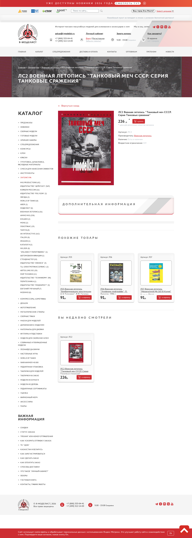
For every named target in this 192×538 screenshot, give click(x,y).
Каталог (39, 52)
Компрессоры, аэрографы (33, 299)
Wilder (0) (25, 248)
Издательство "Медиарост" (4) (35, 285)
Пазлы (23, 406)
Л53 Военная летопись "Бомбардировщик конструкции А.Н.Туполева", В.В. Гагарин (75, 291)
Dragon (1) (25, 241)
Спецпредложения (61, 52)
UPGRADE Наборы (28, 140)
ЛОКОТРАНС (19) (27, 226)
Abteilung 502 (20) (28, 270)
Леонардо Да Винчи (29, 349)
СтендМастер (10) (28, 259)
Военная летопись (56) (31, 212)
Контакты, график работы (32, 484)
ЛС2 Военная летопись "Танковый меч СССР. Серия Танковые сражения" (74, 371)
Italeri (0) (25, 237)
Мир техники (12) (28, 274)
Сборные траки (27, 316)
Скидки (24, 428)
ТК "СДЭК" (25, 445)
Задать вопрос (124, 33)
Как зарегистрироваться (32, 454)
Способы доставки (29, 467)
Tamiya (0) (25, 230)
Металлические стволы (32, 312)
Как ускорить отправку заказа (35, 441)
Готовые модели (28, 136)
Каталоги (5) (26, 245)
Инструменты (27, 173)
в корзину (86, 297)
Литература (33, 67)
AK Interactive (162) (30, 234)
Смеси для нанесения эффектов (36, 169)
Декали (24, 303)
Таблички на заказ (29, 375)
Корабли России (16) (29, 190)
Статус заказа (27, 432)
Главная (22, 52)
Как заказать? (154, 33)
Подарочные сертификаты (33, 389)
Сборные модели (28, 131)
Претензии (151, 52)
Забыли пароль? (93, 41)
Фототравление (28, 308)
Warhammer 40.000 (29, 362)
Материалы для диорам (32, 329)
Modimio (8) (25, 292)
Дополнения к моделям (32, 325)
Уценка (24, 393)
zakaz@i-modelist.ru (65, 33)
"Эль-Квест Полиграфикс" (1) (34, 252)
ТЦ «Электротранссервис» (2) (34, 267)
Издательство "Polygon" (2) (33, 193)
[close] (143, 3)
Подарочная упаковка (31, 367)
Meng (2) (24, 223)
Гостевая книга (28, 480)
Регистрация (98, 38)
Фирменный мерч (29, 397)
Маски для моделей (30, 321)
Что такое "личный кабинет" (34, 471)
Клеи (22, 153)
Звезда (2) (25, 197)
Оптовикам (131, 52)
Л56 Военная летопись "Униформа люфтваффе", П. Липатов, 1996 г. (113, 291)
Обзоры (23, 476)
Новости (170, 52)
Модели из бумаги (29, 380)
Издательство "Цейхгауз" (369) (35, 186)
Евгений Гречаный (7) (30, 289)
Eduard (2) (25, 219)
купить (140, 121)
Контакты (112, 52)
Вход (88, 38)
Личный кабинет (94, 33)
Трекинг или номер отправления (36, 436)
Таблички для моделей (31, 371)
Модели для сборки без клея (34, 338)
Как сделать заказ (29, 458)
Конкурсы (25, 149)
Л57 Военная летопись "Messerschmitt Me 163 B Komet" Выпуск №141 (155, 292)
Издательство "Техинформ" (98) (35, 278)
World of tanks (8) (29, 201)
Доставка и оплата (89, 52)
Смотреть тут (128, 3)
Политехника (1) (28, 281)
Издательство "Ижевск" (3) (33, 263)
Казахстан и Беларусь (31, 449)
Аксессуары (26, 402)
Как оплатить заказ (30, 462)
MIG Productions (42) (30, 182)
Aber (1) (24, 204)
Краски (23, 157)
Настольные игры (29, 354)
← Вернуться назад (68, 105)
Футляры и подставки (31, 334)
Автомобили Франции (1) (32, 256)
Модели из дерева (29, 384)
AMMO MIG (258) (27, 215)
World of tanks (28, 358)
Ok (171, 533)
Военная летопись (50, 67)
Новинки (24, 127)
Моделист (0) (26, 208)
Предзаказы (26, 123)
